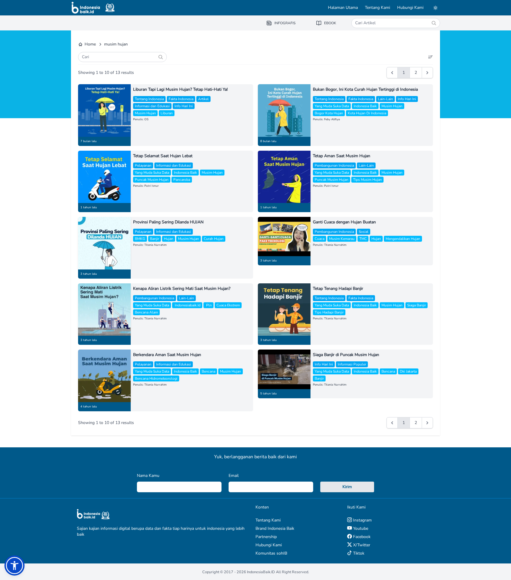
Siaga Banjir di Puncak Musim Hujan (346, 355)
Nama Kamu (148, 475)
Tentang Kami (377, 7)
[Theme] (435, 7)
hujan (168, 238)
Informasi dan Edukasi (152, 106)
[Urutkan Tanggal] (430, 57)
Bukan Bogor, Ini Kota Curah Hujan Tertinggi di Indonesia (365, 89)
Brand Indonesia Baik (275, 528)
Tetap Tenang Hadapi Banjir (338, 288)
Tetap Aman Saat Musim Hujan (341, 156)
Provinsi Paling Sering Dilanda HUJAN (168, 222)
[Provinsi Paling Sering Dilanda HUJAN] (104, 243)
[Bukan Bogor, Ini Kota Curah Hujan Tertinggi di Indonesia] (284, 110)
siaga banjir (416, 305)
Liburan (167, 113)
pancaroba (181, 179)
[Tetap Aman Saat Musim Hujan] (284, 177)
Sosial (363, 231)
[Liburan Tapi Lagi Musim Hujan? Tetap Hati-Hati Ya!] (104, 110)
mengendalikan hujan (403, 238)
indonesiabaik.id (187, 305)
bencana (208, 371)
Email (234, 475)
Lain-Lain (385, 99)
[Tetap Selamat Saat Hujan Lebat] (104, 177)
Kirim (347, 487)
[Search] (433, 23)
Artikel (203, 99)
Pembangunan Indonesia (334, 165)
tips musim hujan (367, 179)
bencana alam (146, 312)
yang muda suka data (332, 106)
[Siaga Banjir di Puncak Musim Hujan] (284, 369)
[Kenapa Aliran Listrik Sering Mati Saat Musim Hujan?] (104, 309)
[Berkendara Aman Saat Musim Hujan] (104, 376)
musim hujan (145, 113)
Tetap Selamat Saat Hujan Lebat (163, 156)
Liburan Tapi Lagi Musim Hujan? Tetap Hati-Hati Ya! (180, 89)
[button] (14, 565)
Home (90, 44)
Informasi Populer (352, 364)
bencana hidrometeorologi (156, 378)
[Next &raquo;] (427, 72)
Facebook (361, 537)
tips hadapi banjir (329, 312)
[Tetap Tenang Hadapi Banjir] (284, 309)
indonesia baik (185, 172)
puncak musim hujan (152, 179)
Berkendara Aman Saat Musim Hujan (167, 355)
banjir (154, 238)
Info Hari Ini (183, 106)
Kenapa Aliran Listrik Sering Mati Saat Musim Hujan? (181, 288)
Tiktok (358, 553)
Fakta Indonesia (181, 99)
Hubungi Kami (410, 7)
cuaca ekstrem (228, 305)
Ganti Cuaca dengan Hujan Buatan (344, 222)
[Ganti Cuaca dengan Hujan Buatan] (284, 236)
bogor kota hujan (329, 113)
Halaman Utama (343, 7)
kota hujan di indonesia (367, 113)
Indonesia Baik (365, 106)
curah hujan (214, 238)
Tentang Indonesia (149, 99)
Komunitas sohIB (271, 553)
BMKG (140, 238)
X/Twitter (361, 545)
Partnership (266, 537)
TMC (363, 238)
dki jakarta (408, 371)
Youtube (360, 528)
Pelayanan (143, 165)
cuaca (319, 238)
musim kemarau (342, 238)
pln (208, 305)
